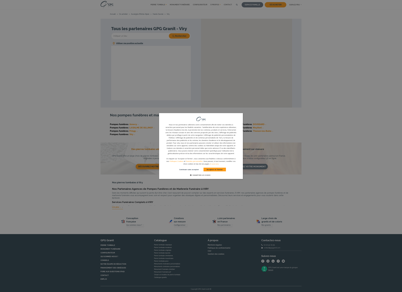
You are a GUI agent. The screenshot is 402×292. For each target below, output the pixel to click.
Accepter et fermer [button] (215, 170)
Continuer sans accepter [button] (189, 170)
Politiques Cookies (176, 161)
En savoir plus (214, 164)
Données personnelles (194, 161)
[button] (201, 175)
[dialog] (201, 146)
